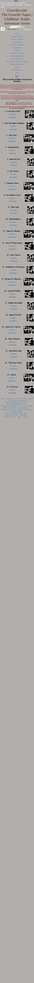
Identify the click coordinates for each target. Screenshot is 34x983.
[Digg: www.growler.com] (16, 1)
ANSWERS (12, 117)
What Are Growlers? (17, 39)
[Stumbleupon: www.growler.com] (19, 1)
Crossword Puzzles (20, 2)
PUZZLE (12, 114)
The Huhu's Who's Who (17, 53)
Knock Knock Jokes (17, 64)
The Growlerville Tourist (7, 5)
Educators (23, 415)
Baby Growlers (24, 408)
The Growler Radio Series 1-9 (18, 400)
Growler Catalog (9, 2)
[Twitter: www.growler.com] (13, 1)
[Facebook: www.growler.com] (14, 1)
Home (2, 2)
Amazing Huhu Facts (17, 56)
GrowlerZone (27, 5)
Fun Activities (19, 5)
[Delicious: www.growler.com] (17, 1)
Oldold (2, 7)
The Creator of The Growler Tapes (17, 61)
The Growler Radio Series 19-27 (16, 404)
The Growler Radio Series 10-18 (16, 402)
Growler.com (17, 16)
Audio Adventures (17, 59)
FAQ (17, 72)
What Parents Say (17, 70)
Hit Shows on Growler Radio (9, 406)
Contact (17, 75)
